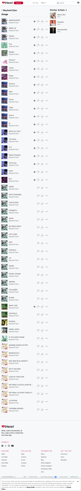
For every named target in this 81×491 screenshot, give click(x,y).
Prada (11, 76)
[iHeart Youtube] (12, 446)
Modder (11, 52)
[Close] (78, 481)
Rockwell (60, 22)
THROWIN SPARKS (16, 408)
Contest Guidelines (46, 466)
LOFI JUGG (13, 234)
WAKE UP (12, 28)
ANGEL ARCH (14, 329)
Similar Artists (57, 9)
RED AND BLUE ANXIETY (18, 361)
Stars (11, 91)
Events (23, 460)
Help (25, 477)
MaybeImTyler (10, 10)
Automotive (64, 454)
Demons (12, 83)
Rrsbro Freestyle (14, 155)
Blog (42, 460)
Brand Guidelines (46, 463)
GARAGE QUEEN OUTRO (18, 345)
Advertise (43, 457)
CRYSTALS (13, 313)
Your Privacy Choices (46, 477)
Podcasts (4, 460)
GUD (10, 242)
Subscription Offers (46, 469)
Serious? (12, 60)
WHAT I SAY (13, 305)
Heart (11, 171)
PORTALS (12, 250)
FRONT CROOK (15, 274)
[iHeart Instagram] (9, 446)
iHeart (3, 454)
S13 (10, 147)
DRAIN (11, 266)
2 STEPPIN (13, 400)
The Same (12, 139)
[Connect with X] (5, 446)
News (22, 454)
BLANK (11, 297)
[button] (46, 21)
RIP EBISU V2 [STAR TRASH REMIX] (22, 392)
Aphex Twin (61, 14)
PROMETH (13, 210)
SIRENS (12, 282)
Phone (11, 99)
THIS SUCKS (13, 202)
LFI (10, 258)
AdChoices (73, 477)
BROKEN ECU (14, 353)
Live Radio (4, 457)
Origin (11, 107)
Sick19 (11, 115)
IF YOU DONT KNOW (16, 337)
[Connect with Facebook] (2, 446)
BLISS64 (12, 321)
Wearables (64, 460)
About (42, 454)
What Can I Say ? (15, 131)
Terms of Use (63, 477)
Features (23, 457)
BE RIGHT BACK (15, 226)
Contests (23, 463)
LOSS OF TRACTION (16, 377)
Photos (23, 466)
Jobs (42, 472)
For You (35, 3)
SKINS (11, 186)
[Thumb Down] (38, 21)
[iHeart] (7, 3)
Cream (11, 68)
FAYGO (11, 36)
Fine (10, 44)
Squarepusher (62, 29)
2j (9, 123)
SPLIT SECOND (15, 369)
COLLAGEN (13, 289)
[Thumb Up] (42, 21)
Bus (10, 179)
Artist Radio (4, 463)
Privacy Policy (33, 477)
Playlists (3, 466)
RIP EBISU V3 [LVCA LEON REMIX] (21, 385)
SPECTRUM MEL (15, 194)
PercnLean (13, 163)
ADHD (11, 218)
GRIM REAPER (14, 20)
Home (62, 457)
